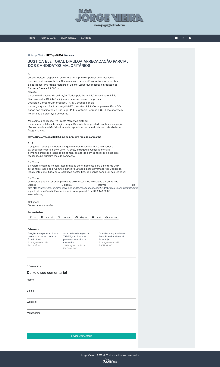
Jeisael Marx (48, 38)
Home (32, 38)
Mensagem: (33, 312)
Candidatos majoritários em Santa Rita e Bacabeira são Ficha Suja (112, 236)
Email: (30, 290)
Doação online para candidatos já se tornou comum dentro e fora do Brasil (43, 236)
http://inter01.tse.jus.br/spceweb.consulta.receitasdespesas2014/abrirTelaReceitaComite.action (86, 187)
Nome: (30, 279)
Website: (32, 301)
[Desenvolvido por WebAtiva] (110, 361)
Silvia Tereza (68, 38)
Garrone (86, 38)
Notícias (69, 55)
